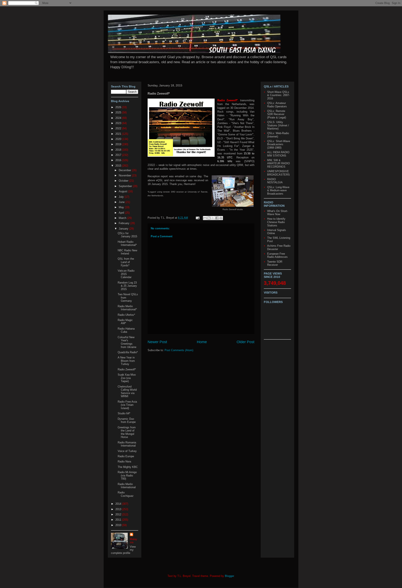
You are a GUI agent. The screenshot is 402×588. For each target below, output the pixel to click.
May (122, 207)
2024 (118, 117)
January (124, 228)
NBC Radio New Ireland (127, 252)
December (125, 170)
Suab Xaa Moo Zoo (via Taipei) (127, 378)
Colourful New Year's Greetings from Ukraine (127, 342)
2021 (118, 133)
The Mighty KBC (128, 467)
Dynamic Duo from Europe (127, 420)
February (124, 223)
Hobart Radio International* (127, 243)
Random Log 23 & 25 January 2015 (127, 286)
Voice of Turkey (127, 451)
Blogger (229, 576)
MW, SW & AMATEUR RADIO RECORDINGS (278, 163)
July (122, 196)
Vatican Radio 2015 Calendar (126, 274)
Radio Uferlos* (126, 314)
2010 (118, 525)
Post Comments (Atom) (179, 350)
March (123, 218)
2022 (118, 128)
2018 (118, 149)
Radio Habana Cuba (126, 330)
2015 (118, 165)
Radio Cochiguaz (126, 494)
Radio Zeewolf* (127, 369)
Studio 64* (124, 413)
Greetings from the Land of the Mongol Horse (127, 432)
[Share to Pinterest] (221, 218)
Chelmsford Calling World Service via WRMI (127, 391)
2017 (118, 155)
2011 (118, 519)
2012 (118, 514)
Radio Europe (126, 456)
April (122, 212)
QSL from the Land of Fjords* (126, 262)
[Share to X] (213, 218)
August (123, 191)
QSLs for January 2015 (127, 235)
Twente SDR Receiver (274, 263)
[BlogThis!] (209, 218)
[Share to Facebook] (217, 218)
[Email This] (205, 218)
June (122, 202)
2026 (118, 107)
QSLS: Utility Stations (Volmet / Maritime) (278, 125)
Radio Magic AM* (125, 321)
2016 (118, 160)
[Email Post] (197, 217)
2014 (118, 503)
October (124, 180)
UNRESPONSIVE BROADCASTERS (278, 173)
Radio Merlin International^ (127, 308)
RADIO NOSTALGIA (275, 181)
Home (202, 342)
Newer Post (157, 342)
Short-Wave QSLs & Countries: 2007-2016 (278, 95)
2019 (118, 144)
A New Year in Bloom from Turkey (126, 361)
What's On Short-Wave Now (277, 212)
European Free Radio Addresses (277, 255)
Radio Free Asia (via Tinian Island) (127, 405)
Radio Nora (124, 461)
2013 (118, 509)
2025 (118, 112)
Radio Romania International (127, 444)
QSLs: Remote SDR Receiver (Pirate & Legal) (276, 114)
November (125, 175)
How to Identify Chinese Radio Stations (276, 222)
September (126, 186)
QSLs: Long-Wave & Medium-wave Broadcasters (278, 190)
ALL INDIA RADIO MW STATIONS (278, 154)
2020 (118, 139)
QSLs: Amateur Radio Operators (277, 104)
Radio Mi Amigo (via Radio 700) (127, 475)
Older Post (245, 342)
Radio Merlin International (127, 486)
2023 (118, 123)
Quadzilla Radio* (128, 352)
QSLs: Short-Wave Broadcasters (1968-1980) (278, 144)
